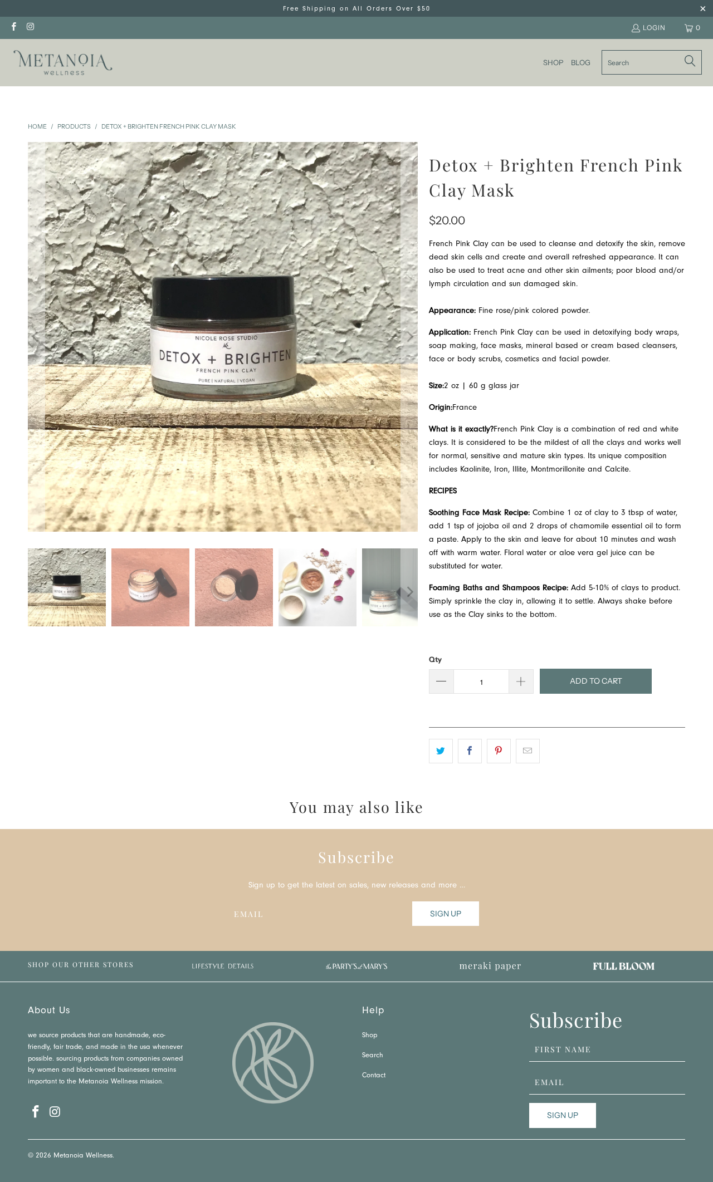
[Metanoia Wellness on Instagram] (30, 27)
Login (654, 27)
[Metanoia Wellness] (62, 63)
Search (372, 1056)
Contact (373, 1076)
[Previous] (36, 337)
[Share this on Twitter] (441, 751)
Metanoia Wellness (83, 1156)
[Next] (409, 337)
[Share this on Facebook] (470, 751)
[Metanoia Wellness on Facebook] (13, 27)
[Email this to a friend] (528, 751)
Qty (435, 659)
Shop (369, 1035)
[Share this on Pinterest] (499, 751)
